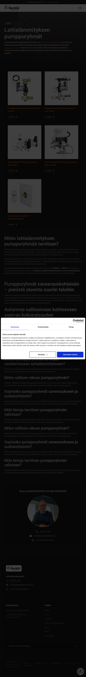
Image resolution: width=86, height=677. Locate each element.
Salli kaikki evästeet (70, 354)
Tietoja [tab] (71, 327)
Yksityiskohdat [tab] (43, 327)
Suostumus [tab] (15, 327)
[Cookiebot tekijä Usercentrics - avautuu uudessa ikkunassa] (74, 320)
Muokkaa (41, 354)
